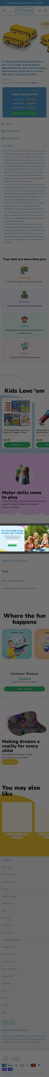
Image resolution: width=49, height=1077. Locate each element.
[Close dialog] (48, 526)
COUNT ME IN (12, 545)
